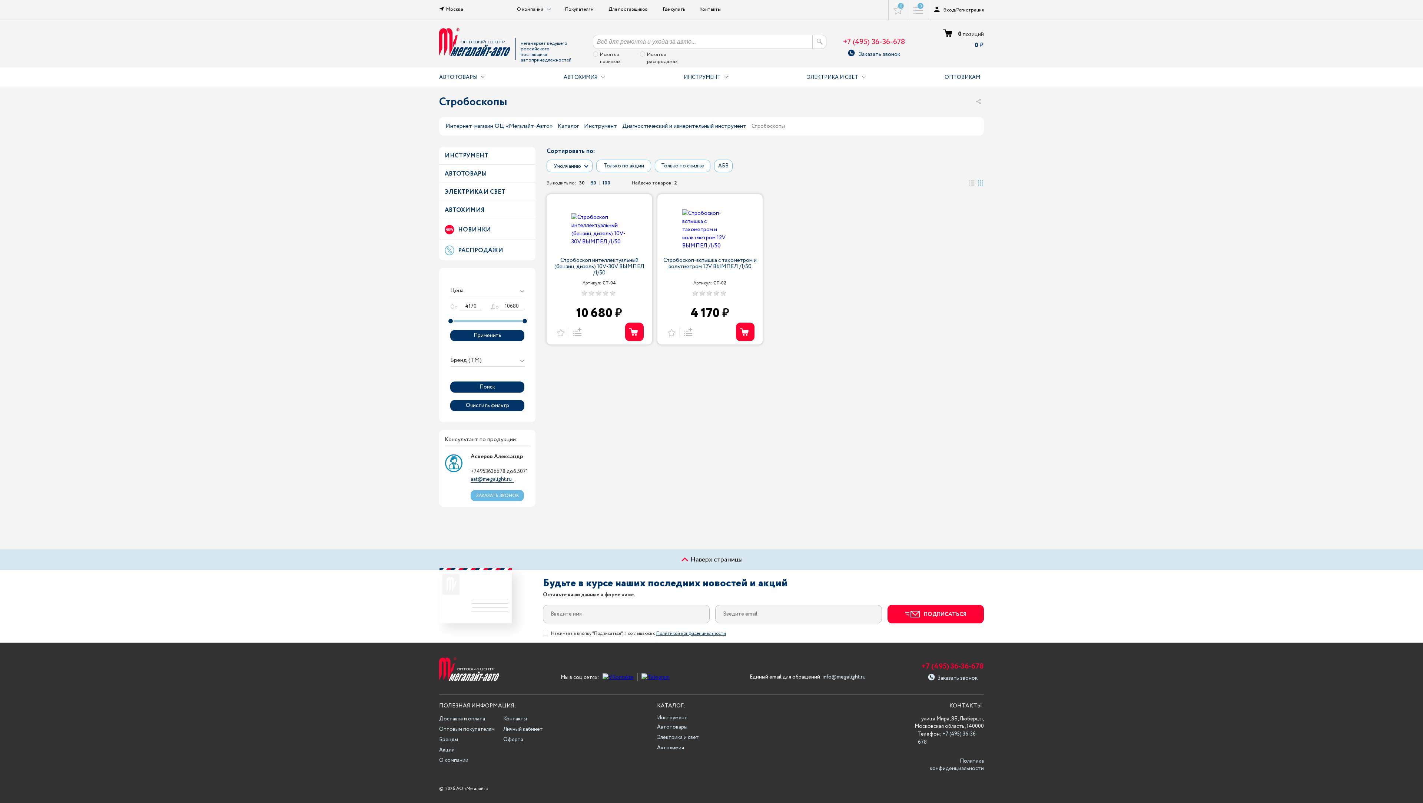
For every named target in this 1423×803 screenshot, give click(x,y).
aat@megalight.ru (491, 479)
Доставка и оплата (462, 719)
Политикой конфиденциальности (691, 633)
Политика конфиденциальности (957, 764)
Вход (949, 10)
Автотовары (458, 77)
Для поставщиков (628, 9)
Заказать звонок (879, 53)
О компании (453, 760)
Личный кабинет (523, 729)
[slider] (451, 321)
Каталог (568, 126)
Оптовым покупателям (467, 729)
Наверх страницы (716, 559)
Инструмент (702, 77)
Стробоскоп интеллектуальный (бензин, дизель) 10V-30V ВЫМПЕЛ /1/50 (599, 266)
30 (582, 182)
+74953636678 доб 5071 (499, 471)
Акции (447, 750)
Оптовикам (962, 77)
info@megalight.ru (844, 677)
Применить (487, 335)
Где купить (674, 9)
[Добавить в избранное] (561, 332)
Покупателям (579, 9)
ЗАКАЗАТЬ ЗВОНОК (497, 496)
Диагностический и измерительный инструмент (684, 126)
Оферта (513, 739)
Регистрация (970, 10)
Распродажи (480, 250)
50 (593, 182)
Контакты (710, 9)
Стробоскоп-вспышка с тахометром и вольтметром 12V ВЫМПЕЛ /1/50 (710, 264)
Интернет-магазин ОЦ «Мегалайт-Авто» (499, 126)
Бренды (448, 739)
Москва (454, 9)
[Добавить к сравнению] (576, 332)
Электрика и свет (832, 77)
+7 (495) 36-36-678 (874, 42)
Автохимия (580, 77)
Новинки (474, 230)
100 (606, 182)
